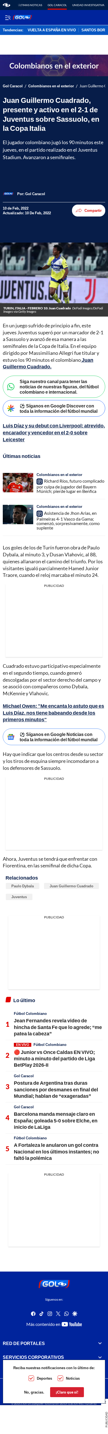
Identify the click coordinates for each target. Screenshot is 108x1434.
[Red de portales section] (99, 1343)
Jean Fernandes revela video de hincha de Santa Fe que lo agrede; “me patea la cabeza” (58, 1026)
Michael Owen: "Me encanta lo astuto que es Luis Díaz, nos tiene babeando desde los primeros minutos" (53, 713)
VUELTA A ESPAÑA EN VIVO (52, 30)
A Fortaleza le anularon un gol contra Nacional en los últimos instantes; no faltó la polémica (56, 1151)
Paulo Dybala (22, 886)
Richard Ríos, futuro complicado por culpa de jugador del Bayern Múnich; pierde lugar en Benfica (70, 486)
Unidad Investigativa (88, 5)
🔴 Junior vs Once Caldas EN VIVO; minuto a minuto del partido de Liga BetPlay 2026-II (54, 1058)
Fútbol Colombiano (30, 1013)
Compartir (93, 210)
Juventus (19, 897)
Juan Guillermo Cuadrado (71, 886)
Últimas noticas (30, 5)
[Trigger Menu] (7, 17)
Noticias (73, 1378)
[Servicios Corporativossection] (99, 1357)
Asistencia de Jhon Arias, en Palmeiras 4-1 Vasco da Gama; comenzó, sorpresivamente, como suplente (68, 520)
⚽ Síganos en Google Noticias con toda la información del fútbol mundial (58, 737)
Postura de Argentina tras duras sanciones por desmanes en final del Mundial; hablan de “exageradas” (56, 1089)
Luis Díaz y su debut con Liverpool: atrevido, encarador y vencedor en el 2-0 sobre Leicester (54, 432)
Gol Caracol (57, 5)
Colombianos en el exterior (51, 86)
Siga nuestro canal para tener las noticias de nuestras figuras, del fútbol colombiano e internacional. (59, 386)
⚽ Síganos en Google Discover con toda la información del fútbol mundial (58, 408)
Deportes (44, 1378)
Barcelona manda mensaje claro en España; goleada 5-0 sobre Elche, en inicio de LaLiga (55, 1120)
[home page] (6, 5)
